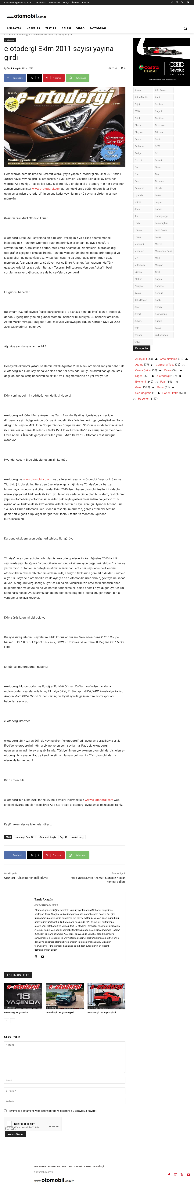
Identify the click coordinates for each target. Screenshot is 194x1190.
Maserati (139, 244)
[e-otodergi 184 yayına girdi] (106, 996)
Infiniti (138, 202)
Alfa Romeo (161, 90)
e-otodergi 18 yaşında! (16, 1012)
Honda (158, 188)
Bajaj (137, 104)
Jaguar (158, 202)
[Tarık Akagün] (19, 927)
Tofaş (158, 328)
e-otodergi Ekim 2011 (25, 837)
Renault (159, 293)
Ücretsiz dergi (77, 837)
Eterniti (138, 160)
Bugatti (159, 111)
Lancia (138, 230)
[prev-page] (6, 1020)
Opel (157, 272)
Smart (138, 314)
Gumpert (139, 188)
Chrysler (139, 132)
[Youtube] (187, 3)
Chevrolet (160, 125)
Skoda (158, 307)
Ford (137, 174)
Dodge (138, 153)
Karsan (158, 209)
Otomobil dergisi (47, 837)
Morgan (159, 265)
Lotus (158, 237)
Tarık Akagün (14, 68)
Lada (137, 223)
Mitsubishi (140, 265)
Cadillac (159, 118)
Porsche (159, 286)
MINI (157, 258)
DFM (157, 146)
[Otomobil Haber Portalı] (26, 16)
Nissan (138, 272)
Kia (136, 216)
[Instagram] (177, 3)
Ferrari (158, 160)
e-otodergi (22, 34)
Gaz (157, 174)
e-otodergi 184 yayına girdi (102, 1012)
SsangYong (161, 314)
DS (156, 153)
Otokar (138, 279)
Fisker (158, 167)
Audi (157, 97)
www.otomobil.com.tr (37, 479)
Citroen (159, 132)
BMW (137, 111)
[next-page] (12, 1020)
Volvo (137, 342)
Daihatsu (139, 146)
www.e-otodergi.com (46, 188)
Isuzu (158, 195)
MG (136, 258)
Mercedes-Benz (163, 251)
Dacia (158, 139)
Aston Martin (141, 97)
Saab (157, 300)
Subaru (138, 321)
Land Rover (161, 230)
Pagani (158, 279)
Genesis (159, 181)
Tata (137, 328)
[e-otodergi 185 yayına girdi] (65, 996)
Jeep (137, 209)
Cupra (138, 139)
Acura (138, 90)
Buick (138, 118)
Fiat (136, 167)
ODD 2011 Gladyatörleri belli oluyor (26, 877)
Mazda (158, 244)
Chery (138, 125)
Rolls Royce (141, 300)
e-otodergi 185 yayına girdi (60, 1012)
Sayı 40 (63, 837)
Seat (137, 307)
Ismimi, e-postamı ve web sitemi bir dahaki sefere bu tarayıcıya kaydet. (53, 1110)
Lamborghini (161, 223)
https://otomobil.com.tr (46, 905)
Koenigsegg (161, 216)
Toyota (138, 335)
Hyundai (139, 195)
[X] (182, 3)
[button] (185, 28)
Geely (138, 181)
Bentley (159, 104)
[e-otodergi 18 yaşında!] (23, 996)
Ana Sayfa (9, 34)
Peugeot (139, 286)
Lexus (138, 237)
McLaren (139, 251)
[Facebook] (172, 3)
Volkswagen (161, 335)
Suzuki (158, 321)
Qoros (138, 293)
